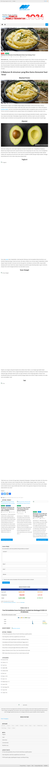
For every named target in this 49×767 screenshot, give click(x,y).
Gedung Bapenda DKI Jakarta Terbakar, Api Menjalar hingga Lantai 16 (15, 642)
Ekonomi (4, 659)
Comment (5, 551)
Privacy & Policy (23, 765)
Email (4, 569)
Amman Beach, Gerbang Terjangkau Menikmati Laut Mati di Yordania (15, 647)
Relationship (4, 681)
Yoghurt (21, 497)
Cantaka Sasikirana (15, 56)
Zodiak (3, 692)
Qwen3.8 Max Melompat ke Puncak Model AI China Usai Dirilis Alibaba (15, 645)
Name (4, 564)
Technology (4, 687)
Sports (3, 684)
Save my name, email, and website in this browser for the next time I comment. (19, 579)
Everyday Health (4, 109)
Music (3, 673)
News (39, 511)
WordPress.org (5, 745)
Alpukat (6, 497)
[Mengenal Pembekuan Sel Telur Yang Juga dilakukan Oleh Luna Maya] (8, 502)
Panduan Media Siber (39, 765)
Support (28, 765)
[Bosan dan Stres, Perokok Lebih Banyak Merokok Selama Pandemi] (24, 502)
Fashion (3, 662)
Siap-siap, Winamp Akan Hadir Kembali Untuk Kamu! (42, 539)
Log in (3, 737)
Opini (3, 679)
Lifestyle (8, 505)
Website (4, 574)
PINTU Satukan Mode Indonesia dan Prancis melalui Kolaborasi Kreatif (15, 653)
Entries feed (4, 740)
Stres (15, 497)
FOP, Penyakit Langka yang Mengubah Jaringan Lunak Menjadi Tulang (15, 639)
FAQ (32, 765)
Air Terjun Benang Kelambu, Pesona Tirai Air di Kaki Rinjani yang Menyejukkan (17, 634)
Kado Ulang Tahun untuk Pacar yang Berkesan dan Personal (13, 636)
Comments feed (5, 742)
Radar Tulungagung (4, 718)
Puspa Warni (43, 518)
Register (4, 734)
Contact (14, 1)
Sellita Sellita (12, 512)
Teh (19, 497)
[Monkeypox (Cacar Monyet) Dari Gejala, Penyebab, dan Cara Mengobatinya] (40, 505)
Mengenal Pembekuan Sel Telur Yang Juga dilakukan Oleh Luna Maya (7, 509)
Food (3, 53)
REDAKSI (45, 765)
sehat (7, 259)
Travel (3, 689)
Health (7, 53)
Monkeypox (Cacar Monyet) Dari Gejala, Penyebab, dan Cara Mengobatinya (40, 515)
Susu (17, 497)
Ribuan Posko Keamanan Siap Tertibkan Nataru (8, 539)
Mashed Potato (11, 497)
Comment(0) (23, 56)
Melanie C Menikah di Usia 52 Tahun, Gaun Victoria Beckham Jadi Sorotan (16, 650)
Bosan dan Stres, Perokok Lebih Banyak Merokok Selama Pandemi (23, 509)
